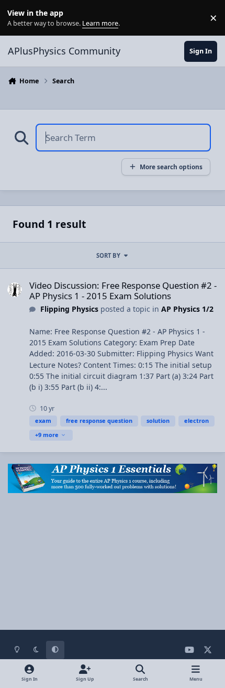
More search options (171, 166)
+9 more (47, 435)
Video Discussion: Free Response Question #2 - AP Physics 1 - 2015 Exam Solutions (123, 290)
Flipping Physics (69, 309)
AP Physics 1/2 (187, 309)
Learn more (20, 18)
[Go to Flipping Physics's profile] (14, 289)
